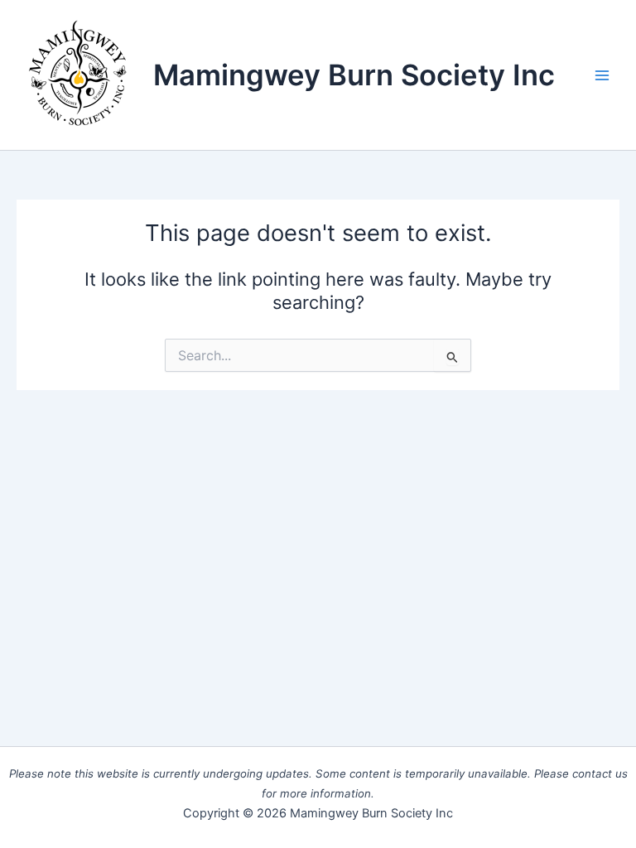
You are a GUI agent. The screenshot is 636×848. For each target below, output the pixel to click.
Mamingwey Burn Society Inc (354, 74)
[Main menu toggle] (602, 75)
